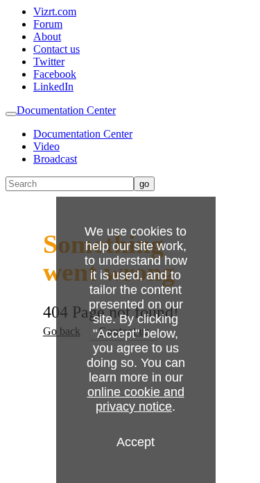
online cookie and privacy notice (135, 399)
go (144, 184)
